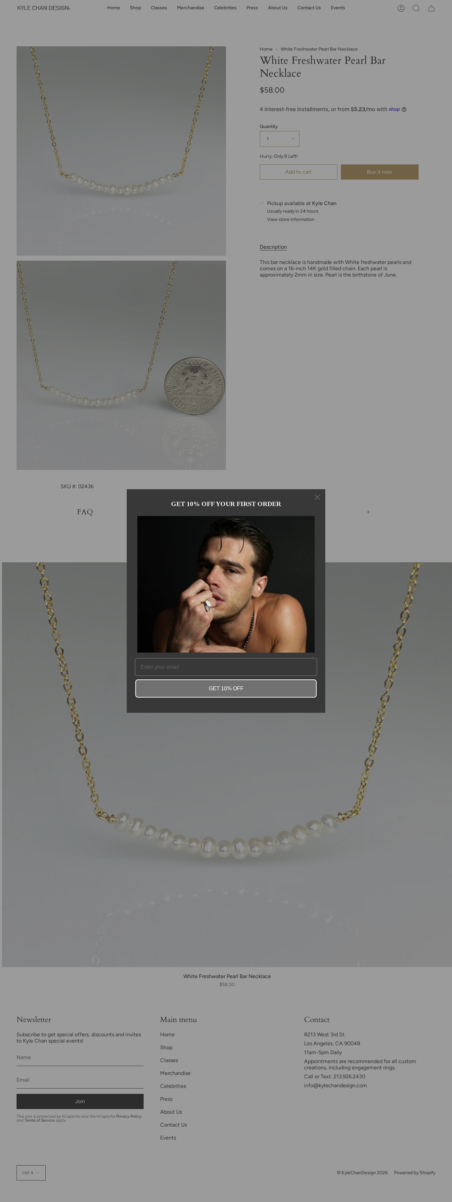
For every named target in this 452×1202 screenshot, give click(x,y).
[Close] (317, 497)
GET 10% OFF (226, 688)
